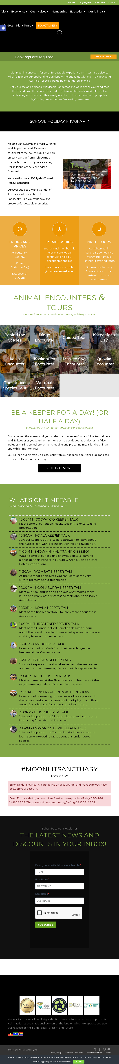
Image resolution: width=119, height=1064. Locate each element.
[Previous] (69, 173)
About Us (99, 2)
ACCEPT (79, 1062)
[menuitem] (71, 2)
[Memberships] (59, 229)
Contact (112, 2)
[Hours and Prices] (20, 229)
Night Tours (99, 242)
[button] (3, 28)
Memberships (59, 242)
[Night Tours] (99, 229)
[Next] (104, 173)
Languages (84, 2)
